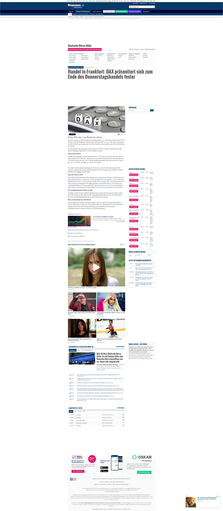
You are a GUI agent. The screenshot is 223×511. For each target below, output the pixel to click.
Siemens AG (132, 232)
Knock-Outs (132, 59)
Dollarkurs (110, 509)
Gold (148, 1)
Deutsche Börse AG (134, 189)
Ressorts (70, 16)
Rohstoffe (125, 509)
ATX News (92, 14)
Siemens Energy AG (134, 238)
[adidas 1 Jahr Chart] (152, 173)
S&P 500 (128, 479)
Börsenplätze (72, 59)
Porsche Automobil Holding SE (134, 218)
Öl (119, 1)
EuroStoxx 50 (104, 479)
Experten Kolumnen (83, 14)
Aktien (111, 218)
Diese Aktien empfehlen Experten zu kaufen (144, 264)
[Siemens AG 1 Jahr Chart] (152, 233)
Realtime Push (85, 59)
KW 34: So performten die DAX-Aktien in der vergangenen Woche (144, 268)
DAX (77, 1)
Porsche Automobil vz (74, 204)
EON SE (108, 183)
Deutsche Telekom (113, 193)
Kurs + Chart (72, 55)
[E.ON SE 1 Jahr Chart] (152, 206)
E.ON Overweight (80, 420)
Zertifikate (131, 55)
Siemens (77, 179)
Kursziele (97, 59)
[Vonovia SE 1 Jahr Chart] (152, 245)
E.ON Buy (78, 415)
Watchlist (145, 57)
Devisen (105, 509)
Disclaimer (109, 484)
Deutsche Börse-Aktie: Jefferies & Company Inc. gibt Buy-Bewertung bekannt (96, 393)
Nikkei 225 (123, 479)
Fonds (129, 509)
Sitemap (97, 484)
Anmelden (135, 3)
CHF (138, 1)
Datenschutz (102, 484)
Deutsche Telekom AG (134, 196)
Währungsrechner (96, 509)
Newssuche (133, 107)
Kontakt (101, 482)
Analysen (74, 14)
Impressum (107, 482)
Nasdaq (109, 1)
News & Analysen (83, 11)
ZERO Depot (110, 11)
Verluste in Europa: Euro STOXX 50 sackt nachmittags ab (91, 382)
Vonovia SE (100, 187)
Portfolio (145, 55)
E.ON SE (131, 204)
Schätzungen (110, 57)
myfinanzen (97, 11)
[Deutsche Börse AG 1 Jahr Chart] (152, 191)
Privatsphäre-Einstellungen (122, 484)
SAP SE (78, 181)
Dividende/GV (110, 59)
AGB (113, 484)
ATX (68, 1)
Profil (119, 57)
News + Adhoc (98, 55)
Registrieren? (143, 3)
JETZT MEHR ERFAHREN (144, 472)
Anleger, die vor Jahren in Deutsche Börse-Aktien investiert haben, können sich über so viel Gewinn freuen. (110, 367)
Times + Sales (72, 57)
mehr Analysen (121, 408)
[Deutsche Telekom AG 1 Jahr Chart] (152, 199)
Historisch (71, 62)
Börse (71, 11)
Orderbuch (72, 61)
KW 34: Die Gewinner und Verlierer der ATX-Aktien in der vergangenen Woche (144, 273)
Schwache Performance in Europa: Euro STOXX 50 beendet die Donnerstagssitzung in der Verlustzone (100, 379)
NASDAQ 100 (117, 479)
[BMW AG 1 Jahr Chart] (152, 184)
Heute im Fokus (89, 16)
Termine (120, 55)
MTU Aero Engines (106, 179)
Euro (128, 1)
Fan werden (152, 3)
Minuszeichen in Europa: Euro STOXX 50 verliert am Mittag (92, 396)
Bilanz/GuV (110, 55)
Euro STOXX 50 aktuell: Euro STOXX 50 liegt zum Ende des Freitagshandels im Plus (98, 375)
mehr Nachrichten (120, 346)
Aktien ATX (95, 479)
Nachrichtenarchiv (98, 16)
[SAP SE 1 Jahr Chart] (152, 227)
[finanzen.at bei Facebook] (71, 479)
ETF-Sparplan (121, 11)
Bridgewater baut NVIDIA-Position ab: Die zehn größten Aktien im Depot (144, 279)
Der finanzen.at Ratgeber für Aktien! (103, 216)
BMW (77, 185)
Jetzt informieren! (120, 221)
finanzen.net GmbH (114, 491)
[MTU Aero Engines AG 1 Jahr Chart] (152, 212)
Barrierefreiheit (119, 482)
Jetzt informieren (78, 471)
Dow (87, 1)
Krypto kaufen (134, 11)
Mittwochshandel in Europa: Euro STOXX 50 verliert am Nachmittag (94, 385)
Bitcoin (120, 509)
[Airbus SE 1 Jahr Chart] (152, 179)
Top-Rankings (99, 14)
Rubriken (76, 16)
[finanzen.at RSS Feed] (74, 479)
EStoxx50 (98, 1)
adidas (73, 187)
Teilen (121, 134)
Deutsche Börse (102, 185)
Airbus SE (105, 181)
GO (152, 110)
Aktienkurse (115, 509)
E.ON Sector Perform (81, 423)
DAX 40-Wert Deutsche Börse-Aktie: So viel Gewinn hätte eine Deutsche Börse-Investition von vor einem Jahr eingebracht (110, 357)
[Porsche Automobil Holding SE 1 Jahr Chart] (152, 221)
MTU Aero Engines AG (134, 210)
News (69, 14)
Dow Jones (110, 479)
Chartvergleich (85, 57)
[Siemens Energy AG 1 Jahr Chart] (152, 239)
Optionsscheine (133, 57)
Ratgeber (146, 11)
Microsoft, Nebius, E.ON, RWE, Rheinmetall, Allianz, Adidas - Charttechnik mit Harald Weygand (100, 399)
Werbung (113, 482)
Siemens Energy (107, 177)
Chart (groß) (84, 55)
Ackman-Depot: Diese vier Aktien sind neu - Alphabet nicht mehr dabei (143, 284)
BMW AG (131, 183)
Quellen (82, 16)
